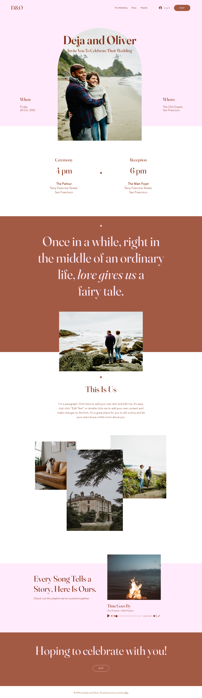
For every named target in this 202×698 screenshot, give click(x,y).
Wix (126, 692)
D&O (17, 7)
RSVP (182, 8)
